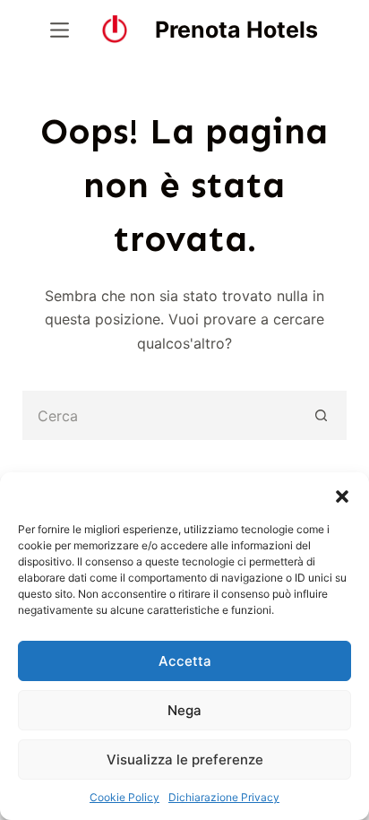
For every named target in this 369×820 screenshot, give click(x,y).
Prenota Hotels (236, 29)
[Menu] (59, 30)
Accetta (185, 660)
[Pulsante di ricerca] (322, 415)
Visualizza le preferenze (185, 759)
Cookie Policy (124, 797)
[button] (342, 495)
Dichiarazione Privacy (223, 797)
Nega (184, 710)
